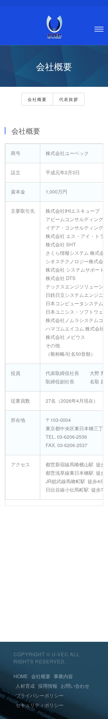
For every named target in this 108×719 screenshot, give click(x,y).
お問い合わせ (75, 685)
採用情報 (47, 685)
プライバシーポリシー (40, 695)
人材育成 (25, 685)
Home (21, 676)
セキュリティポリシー (40, 705)
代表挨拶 (68, 99)
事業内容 (63, 676)
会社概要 (37, 99)
